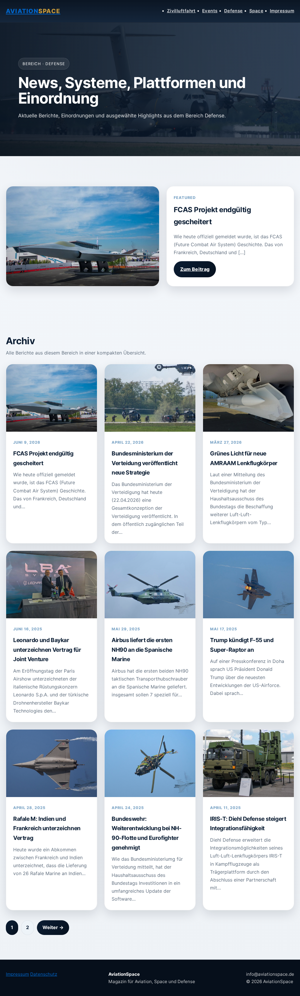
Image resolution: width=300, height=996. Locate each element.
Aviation (33, 11)
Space (256, 10)
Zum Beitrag (195, 269)
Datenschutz (43, 974)
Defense (233, 10)
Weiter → (53, 927)
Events (210, 10)
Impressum (282, 10)
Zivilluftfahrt (181, 10)
